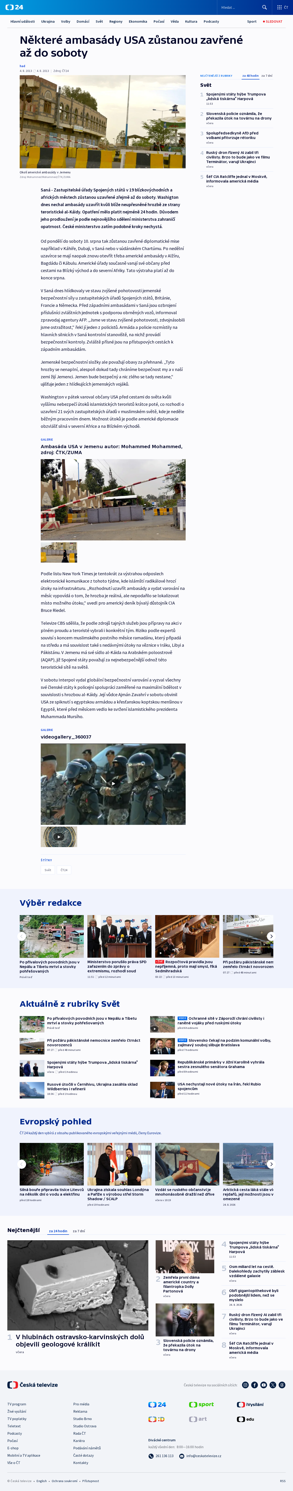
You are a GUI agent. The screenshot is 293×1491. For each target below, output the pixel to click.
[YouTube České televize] (263, 1385)
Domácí (83, 21)
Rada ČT (79, 1433)
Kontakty (80, 1462)
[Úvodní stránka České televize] (33, 1385)
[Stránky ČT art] (198, 1419)
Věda (175, 21)
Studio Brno (82, 1418)
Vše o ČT (13, 1462)
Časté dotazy (83, 1455)
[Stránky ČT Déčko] (156, 1419)
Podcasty (211, 21)
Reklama (80, 1411)
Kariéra (79, 1440)
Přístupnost (90, 1481)
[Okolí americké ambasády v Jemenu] (103, 121)
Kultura (191, 21)
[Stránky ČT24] (157, 1404)
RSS (283, 1481)
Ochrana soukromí (64, 1481)
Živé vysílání (16, 1411)
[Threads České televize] (282, 1385)
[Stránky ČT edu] (245, 1419)
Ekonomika (138, 21)
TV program (16, 1404)
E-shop (13, 1448)
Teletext (14, 1426)
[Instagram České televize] (245, 1385)
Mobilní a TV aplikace (23, 1455)
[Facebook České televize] (254, 1385)
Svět (99, 21)
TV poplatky (16, 1418)
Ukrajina (48, 21)
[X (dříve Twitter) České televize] (273, 1385)
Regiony (115, 21)
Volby (65, 21)
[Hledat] (264, 7)
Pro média (81, 1404)
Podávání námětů (87, 1448)
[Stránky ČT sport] (201, 1404)
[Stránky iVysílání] (250, 1404)
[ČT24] (14, 7)
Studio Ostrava (84, 1426)
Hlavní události (23, 21)
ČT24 (64, 870)
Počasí (159, 21)
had (22, 66)
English (41, 1481)
